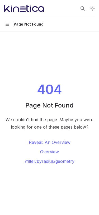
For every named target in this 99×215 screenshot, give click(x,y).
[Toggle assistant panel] (92, 8)
